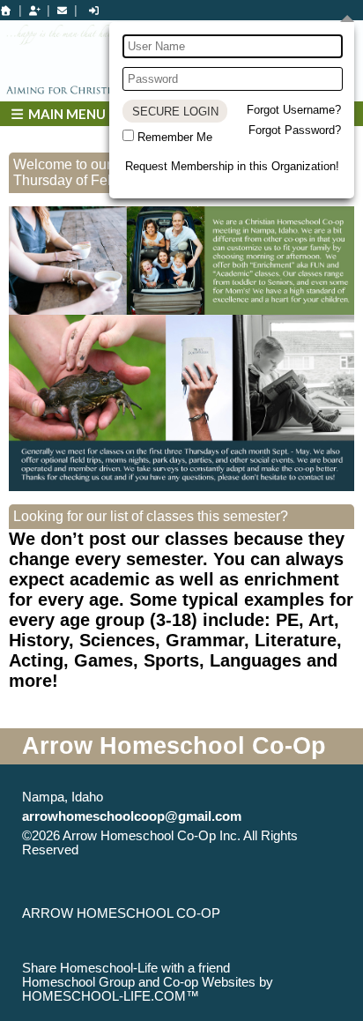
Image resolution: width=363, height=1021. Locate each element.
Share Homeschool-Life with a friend (126, 968)
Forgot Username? (294, 109)
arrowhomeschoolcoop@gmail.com (131, 816)
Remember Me (174, 137)
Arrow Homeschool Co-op (121, 913)
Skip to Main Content (155, 850)
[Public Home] (6, 10)
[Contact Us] (62, 10)
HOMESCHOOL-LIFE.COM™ (110, 996)
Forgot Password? (294, 130)
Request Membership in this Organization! (232, 166)
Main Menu (66, 114)
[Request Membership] (34, 10)
